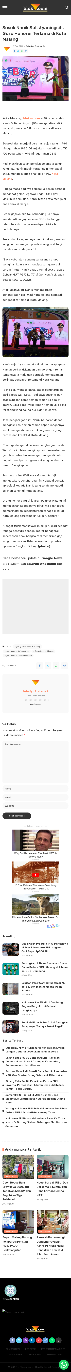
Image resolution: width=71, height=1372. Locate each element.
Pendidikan (11, 1176)
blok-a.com (31, 118)
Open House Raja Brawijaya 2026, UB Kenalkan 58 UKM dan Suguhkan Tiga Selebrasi (16, 1191)
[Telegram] (25, 51)
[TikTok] (59, 1340)
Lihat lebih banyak (35, 696)
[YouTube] (39, 1340)
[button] (64, 1365)
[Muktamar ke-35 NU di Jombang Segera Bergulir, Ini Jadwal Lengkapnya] (10, 1008)
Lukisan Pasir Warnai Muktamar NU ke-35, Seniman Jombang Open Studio (43, 986)
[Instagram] (26, 1340)
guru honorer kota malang (17, 651)
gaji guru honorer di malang (28, 647)
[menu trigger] (5, 7)
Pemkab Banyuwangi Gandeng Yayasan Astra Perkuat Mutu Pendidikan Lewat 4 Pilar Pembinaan (51, 1246)
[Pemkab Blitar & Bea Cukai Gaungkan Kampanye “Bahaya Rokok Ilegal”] (10, 1026)
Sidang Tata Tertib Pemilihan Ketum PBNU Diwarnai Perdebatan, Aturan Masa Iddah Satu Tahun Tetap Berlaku (35, 1085)
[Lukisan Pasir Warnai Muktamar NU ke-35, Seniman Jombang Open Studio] (10, 989)
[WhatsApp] (22, 51)
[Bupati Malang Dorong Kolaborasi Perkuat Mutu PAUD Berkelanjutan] (18, 1222)
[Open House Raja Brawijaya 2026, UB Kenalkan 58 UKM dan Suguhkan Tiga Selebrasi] (18, 1167)
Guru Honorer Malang (44, 651)
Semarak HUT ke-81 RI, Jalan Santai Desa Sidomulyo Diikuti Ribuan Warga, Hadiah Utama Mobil (35, 1098)
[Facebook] (14, 51)
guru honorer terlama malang (19, 655)
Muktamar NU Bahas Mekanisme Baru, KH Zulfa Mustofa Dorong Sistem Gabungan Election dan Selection (36, 1122)
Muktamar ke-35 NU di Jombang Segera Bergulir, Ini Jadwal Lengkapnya (42, 1006)
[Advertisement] (35, 606)
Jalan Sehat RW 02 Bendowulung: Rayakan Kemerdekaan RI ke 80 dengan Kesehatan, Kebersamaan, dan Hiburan (32, 1061)
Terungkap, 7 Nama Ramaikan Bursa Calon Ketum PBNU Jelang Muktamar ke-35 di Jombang (45, 967)
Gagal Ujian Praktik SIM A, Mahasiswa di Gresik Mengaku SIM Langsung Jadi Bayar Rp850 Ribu (44, 947)
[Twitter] (18, 51)
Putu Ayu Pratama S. (35, 46)
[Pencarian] (67, 7)
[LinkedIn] (32, 1340)
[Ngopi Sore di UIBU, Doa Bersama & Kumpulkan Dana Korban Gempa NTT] (53, 1167)
